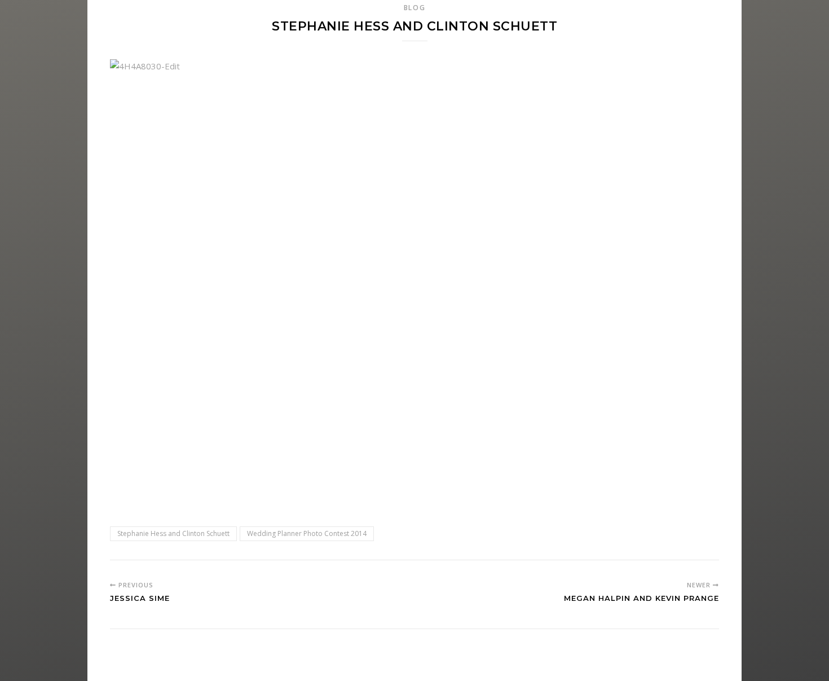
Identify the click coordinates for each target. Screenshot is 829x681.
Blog (415, 7)
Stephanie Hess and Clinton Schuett (173, 533)
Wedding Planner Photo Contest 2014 (307, 533)
